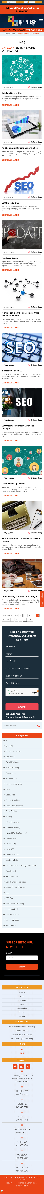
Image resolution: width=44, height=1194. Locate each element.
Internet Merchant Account (16, 833)
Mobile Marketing (13, 855)
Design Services (22, 1031)
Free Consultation (42, 599)
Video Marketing (12, 920)
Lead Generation (12, 838)
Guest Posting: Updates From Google (19, 596)
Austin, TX (22, 1116)
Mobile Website (12, 860)
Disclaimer (10, 1183)
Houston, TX (22, 1091)
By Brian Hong (36, 87)
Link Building (11, 844)
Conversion (10, 757)
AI (6, 740)
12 (8, 620)
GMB (8, 789)
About (22, 997)
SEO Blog (9, 898)
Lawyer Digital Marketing (22, 1035)
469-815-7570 (22, 1107)
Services (22, 993)
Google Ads (10, 795)
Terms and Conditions (26, 1183)
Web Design (11, 925)
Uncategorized (12, 909)
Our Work (22, 1000)
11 (4, 620)
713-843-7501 (22, 1094)
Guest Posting (11, 811)
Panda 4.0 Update (10, 258)
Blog (22, 1004)
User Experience (12, 915)
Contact (22, 1012)
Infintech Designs (12, 822)
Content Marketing (13, 751)
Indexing (9, 817)
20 (16, 620)
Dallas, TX (22, 1104)
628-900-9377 (22, 1132)
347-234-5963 (22, 1170)
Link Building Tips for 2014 (14, 483)
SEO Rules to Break (11, 203)
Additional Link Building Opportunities (20, 148)
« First (16, 615)
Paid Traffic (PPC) (12, 876)
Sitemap (22, 1016)
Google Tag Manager (14, 806)
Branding (9, 746)
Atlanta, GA (22, 1155)
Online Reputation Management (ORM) (21, 866)
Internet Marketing (13, 827)
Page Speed (11, 871)
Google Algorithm (13, 800)
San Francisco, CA (22, 1129)
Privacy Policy (22, 1186)
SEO (7, 893)
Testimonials (22, 1008)
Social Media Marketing (15, 904)
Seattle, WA (22, 1142)
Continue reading (10, 105)
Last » (30, 620)
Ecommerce (11, 773)
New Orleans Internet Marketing (22, 1027)
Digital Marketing (12, 762)
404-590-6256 (22, 1158)
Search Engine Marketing (16, 882)
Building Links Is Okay (12, 93)
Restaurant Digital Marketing (22, 1039)
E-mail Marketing (12, 768)
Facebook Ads (11, 779)
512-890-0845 (22, 1119)
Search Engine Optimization (17, 887)
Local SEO (10, 849)
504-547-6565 (22, 29)
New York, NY (22, 1167)
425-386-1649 (22, 1145)
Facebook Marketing (14, 784)
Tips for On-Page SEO (12, 371)
